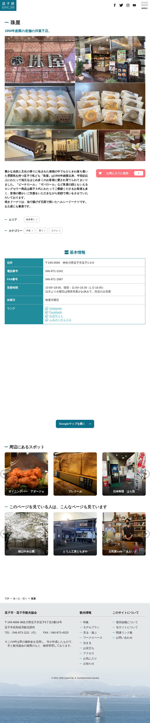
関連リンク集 (124, 632)
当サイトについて (127, 627)
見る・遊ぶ (90, 632)
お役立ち (88, 648)
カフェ (54, 230)
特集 (86, 622)
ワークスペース (92, 637)
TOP (7, 598)
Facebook (55, 312)
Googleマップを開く (72, 423)
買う (41, 230)
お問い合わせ (124, 637)
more (8, 453)
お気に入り (90, 658)
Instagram (55, 308)
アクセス (88, 653)
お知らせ (88, 663)
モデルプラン (91, 627)
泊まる (87, 642)
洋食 (28, 230)
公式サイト (56, 315)
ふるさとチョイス (60, 319)
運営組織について (127, 622)
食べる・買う (20, 598)
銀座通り (30, 219)
